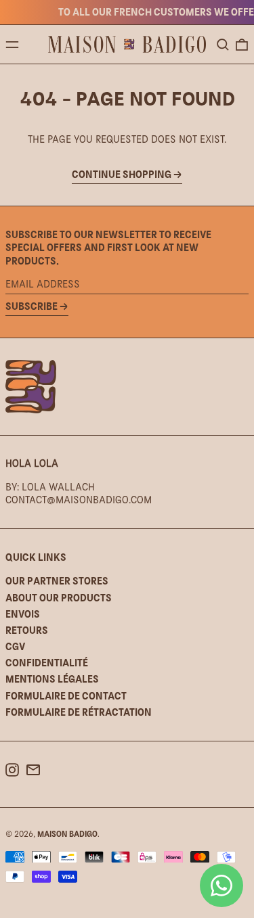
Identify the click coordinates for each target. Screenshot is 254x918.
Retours (26, 630)
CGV (15, 646)
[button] (223, 44)
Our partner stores (56, 581)
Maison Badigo (67, 834)
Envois (22, 614)
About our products (58, 597)
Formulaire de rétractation (78, 712)
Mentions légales (52, 679)
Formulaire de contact (66, 696)
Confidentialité (46, 662)
